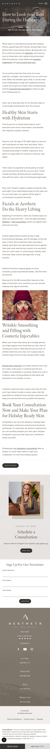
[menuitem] (18, 649)
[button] (4, 740)
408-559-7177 (28, 738)
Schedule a (26, 532)
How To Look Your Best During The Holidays (25, 30)
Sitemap (40, 719)
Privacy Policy (29, 719)
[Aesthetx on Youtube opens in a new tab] (25, 649)
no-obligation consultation (25, 448)
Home (20, 27)
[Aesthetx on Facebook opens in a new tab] (18, 649)
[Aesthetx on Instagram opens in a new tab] (32, 649)
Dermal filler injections (12, 366)
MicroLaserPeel (19, 222)
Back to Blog (10, 465)
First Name (6, 580)
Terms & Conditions (14, 719)
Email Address (8, 570)
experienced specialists (19, 89)
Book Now (26, 550)
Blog (27, 27)
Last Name (6, 590)
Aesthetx (29, 53)
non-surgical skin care (26, 62)
